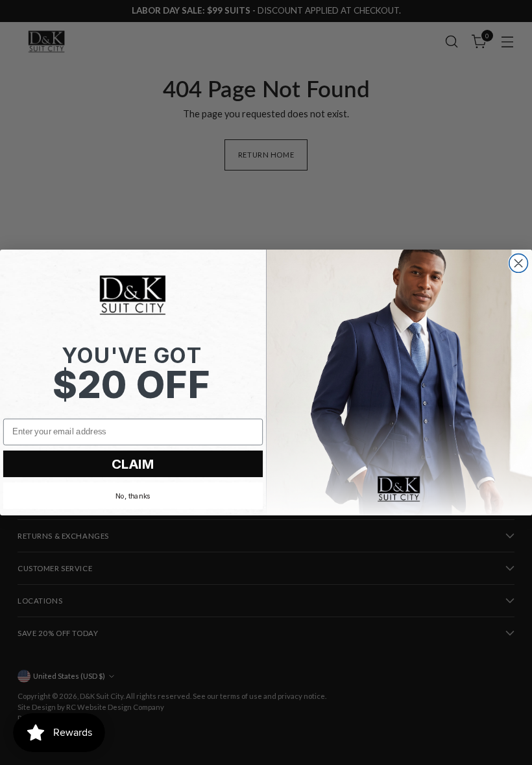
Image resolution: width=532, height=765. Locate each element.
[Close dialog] (518, 263)
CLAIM (133, 464)
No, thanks (133, 495)
